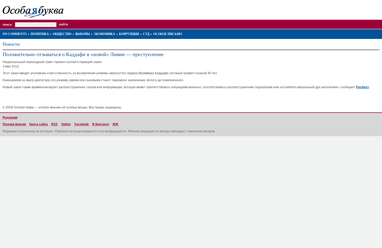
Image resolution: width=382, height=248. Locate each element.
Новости (11, 44)
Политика (40, 34)
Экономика (104, 34)
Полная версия (14, 124)
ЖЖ (115, 124)
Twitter (66, 124)
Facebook (81, 124)
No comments (15, 34)
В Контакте (100, 124)
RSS (54, 124)
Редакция (10, 117)
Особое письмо (167, 34)
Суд (146, 34)
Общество (62, 34)
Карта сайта (38, 124)
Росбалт (362, 87)
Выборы (82, 34)
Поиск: (7, 24)
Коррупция (129, 34)
